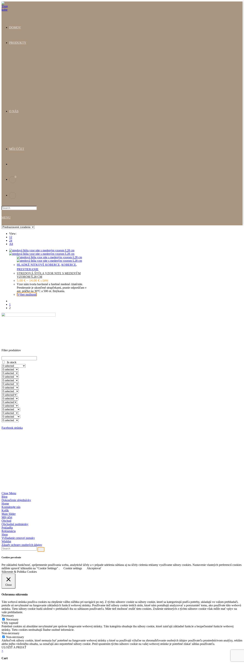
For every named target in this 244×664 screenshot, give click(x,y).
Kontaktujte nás (11, 507)
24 (10, 240)
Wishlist (6, 541)
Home (5, 503)
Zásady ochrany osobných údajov (22, 544)
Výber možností (26, 294)
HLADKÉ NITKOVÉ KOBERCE (38, 264)
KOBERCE (68, 264)
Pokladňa (7, 527)
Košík (5, 510)
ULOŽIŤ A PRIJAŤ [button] (14, 647)
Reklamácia (9, 531)
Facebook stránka (12, 427)
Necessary (12, 619)
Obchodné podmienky (15, 524)
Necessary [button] (8, 615)
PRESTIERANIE (28, 269)
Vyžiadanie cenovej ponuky (18, 538)
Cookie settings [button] (72, 568)
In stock (11, 362)
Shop (5, 534)
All (11, 244)
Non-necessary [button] (10, 633)
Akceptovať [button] (94, 568)
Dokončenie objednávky (16, 500)
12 (10, 237)
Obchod (6, 520)
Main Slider (9, 513)
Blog (4, 496)
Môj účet (7, 517)
